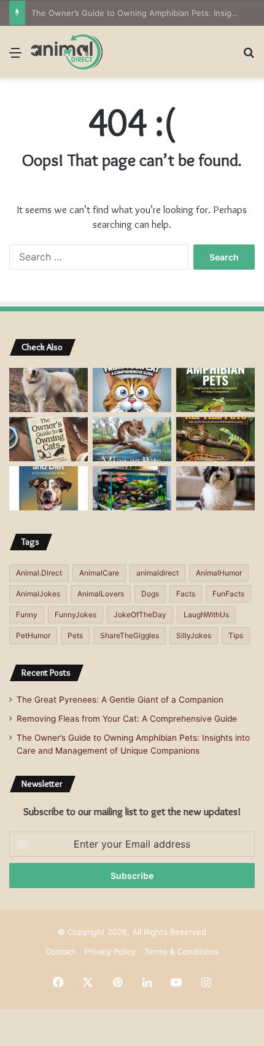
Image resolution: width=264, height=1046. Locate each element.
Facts (185, 593)
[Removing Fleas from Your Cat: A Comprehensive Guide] (132, 390)
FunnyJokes (75, 614)
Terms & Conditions (181, 951)
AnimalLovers (100, 593)
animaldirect (157, 572)
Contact (60, 951)
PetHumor (33, 635)
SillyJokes (193, 635)
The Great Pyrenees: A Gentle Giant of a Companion (120, 699)
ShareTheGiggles (129, 635)
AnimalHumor (219, 572)
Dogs (150, 593)
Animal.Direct (39, 572)
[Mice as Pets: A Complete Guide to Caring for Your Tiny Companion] (132, 439)
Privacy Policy (110, 951)
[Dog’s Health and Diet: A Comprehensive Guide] (48, 488)
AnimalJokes (38, 593)
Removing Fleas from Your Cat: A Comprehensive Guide (127, 719)
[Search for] (249, 57)
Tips (235, 635)
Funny (26, 614)
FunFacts (228, 593)
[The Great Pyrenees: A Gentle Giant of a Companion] (48, 390)
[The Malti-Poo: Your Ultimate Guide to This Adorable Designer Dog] (215, 488)
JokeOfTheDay (140, 614)
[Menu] (15, 57)
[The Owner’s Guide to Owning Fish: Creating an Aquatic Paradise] (132, 488)
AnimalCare (99, 572)
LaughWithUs (206, 614)
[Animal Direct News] (67, 51)
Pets (75, 635)
